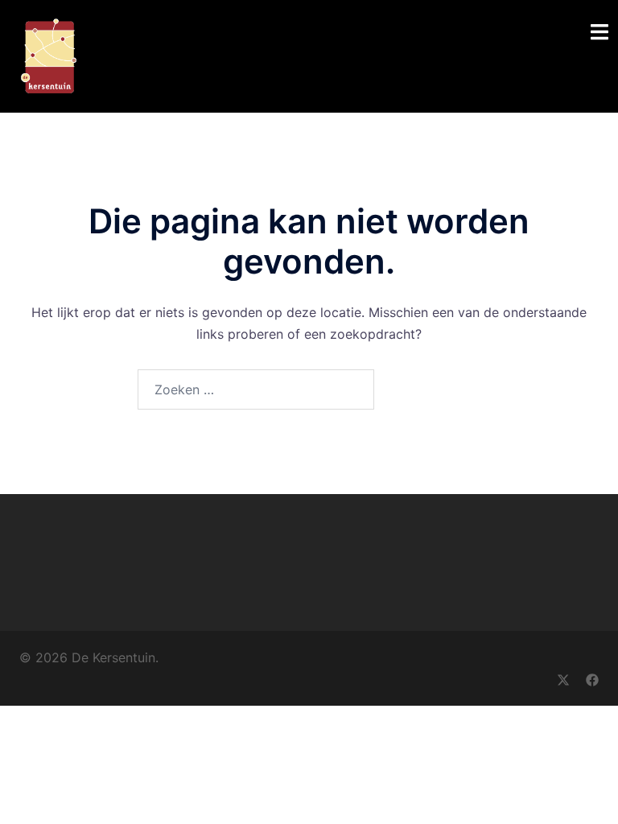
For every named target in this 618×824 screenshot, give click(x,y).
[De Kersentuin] (48, 55)
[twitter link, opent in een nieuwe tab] (563, 678)
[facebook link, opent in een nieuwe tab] (592, 678)
